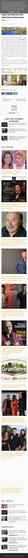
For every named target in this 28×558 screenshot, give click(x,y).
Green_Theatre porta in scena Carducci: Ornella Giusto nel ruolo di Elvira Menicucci (17, 123)
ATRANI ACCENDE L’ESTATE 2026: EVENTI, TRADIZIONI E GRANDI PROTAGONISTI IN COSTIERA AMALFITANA (17, 138)
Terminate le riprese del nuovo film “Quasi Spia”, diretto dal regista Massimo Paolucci (13, 455)
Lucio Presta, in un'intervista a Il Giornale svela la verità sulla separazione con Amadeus (12, 490)
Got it (18, 12)
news (11, 89)
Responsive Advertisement (8, 24)
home (7, 89)
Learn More (12, 12)
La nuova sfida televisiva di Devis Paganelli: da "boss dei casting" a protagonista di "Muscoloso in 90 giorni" (12, 314)
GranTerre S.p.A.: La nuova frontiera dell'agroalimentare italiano (13, 386)
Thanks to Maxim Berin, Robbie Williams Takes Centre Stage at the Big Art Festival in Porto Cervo (13, 278)
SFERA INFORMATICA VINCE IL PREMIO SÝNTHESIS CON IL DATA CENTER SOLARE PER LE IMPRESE (17, 130)
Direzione (4, 20)
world (15, 89)
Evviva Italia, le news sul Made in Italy (17, 555)
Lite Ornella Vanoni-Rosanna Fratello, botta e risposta (11, 172)
